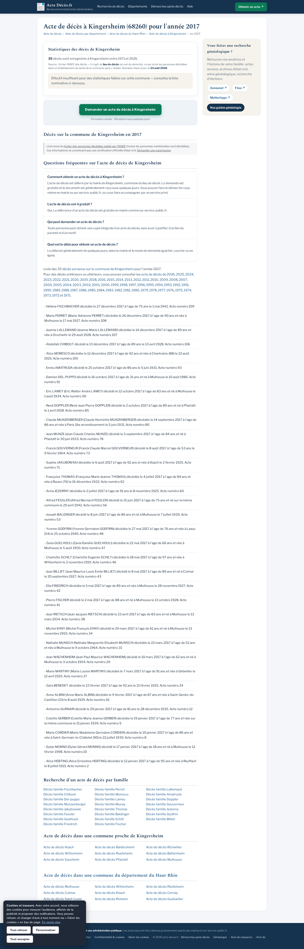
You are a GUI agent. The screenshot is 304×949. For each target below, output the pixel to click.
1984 (100, 290)
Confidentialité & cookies (109, 937)
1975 (179, 290)
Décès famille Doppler (162, 799)
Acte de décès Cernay (162, 893)
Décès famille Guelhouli (60, 819)
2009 (163, 280)
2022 (57, 280)
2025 (180, 274)
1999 (114, 285)
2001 (96, 285)
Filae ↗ (240, 87)
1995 (150, 285)
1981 (126, 290)
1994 (159, 285)
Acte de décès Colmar (59, 893)
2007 (183, 280)
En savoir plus (51, 922)
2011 (145, 280)
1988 (65, 290)
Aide (190, 6)
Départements (137, 6)
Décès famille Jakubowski (62, 809)
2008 (173, 280)
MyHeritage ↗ (220, 97)
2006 (47, 285)
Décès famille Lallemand (164, 789)
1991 (185, 285)
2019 (84, 280)
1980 (135, 290)
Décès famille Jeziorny (162, 809)
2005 (57, 285)
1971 (67, 295)
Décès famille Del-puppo (61, 799)
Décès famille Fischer (110, 824)
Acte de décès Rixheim (111, 899)
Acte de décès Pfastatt (111, 859)
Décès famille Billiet (160, 819)
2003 (77, 285)
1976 (170, 290)
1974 (187, 290)
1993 (168, 285)
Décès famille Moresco (111, 794)
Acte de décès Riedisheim (165, 887)
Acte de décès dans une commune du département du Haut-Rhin (110, 875)
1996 (141, 285)
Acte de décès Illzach (58, 847)
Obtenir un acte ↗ (251, 6)
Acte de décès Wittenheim (63, 853)
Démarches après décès (167, 6)
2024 (189, 274)
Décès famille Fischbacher (62, 789)
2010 (154, 280)
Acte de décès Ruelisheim (114, 853)
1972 (55, 295)
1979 (144, 290)
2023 (47, 280)
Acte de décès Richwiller (164, 847)
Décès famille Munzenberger (64, 804)
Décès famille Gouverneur (165, 804)
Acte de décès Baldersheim (115, 847)
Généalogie (220, 937)
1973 (47, 295)
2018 (93, 280)
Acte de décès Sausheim (61, 859)
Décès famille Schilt (109, 819)
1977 (161, 290)
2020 (75, 280)
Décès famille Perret (110, 789)
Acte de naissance (241, 937)
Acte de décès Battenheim (165, 853)
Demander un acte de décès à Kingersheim (120, 110)
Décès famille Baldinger (112, 814)
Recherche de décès (110, 6)
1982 (118, 290)
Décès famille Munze (110, 804)
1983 (109, 290)
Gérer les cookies (138, 937)
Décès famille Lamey (110, 799)
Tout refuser (18, 930)
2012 (137, 280)
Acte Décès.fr (70, 7)
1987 (74, 290)
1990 (47, 290)
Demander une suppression (154, 150)
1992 (176, 285)
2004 (67, 285)
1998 (123, 285)
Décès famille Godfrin (162, 814)
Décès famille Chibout (59, 794)
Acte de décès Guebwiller (164, 899)
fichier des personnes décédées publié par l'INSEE (95, 146)
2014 (119, 280)
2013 (128, 280)
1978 (153, 290)
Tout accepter (20, 939)
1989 (56, 290)
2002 (86, 285)
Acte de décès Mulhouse (164, 859)
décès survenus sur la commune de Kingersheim (98, 269)
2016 (101, 280)
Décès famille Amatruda (163, 794)
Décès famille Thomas (111, 809)
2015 (110, 280)
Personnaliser (45, 930)
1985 (92, 290)
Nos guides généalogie (225, 107)
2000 (105, 285)
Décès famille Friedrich (60, 824)
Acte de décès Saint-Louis (62, 899)
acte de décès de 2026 (158, 274)
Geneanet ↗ (218, 87)
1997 (132, 285)
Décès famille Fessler (59, 814)
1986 (83, 290)
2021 (65, 280)
